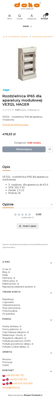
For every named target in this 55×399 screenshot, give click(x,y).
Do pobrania (8, 314)
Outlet (5, 365)
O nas (5, 269)
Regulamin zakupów (13, 338)
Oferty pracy (9, 281)
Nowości (6, 359)
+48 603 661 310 (15, 375)
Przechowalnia (9, 311)
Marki (5, 275)
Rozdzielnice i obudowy (18, 36)
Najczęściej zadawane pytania (17, 286)
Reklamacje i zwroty (13, 335)
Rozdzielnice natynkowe (42, 36)
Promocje (7, 362)
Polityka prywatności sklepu (16, 344)
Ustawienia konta (11, 305)
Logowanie (8, 302)
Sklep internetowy (24, 395)
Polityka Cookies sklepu (14, 346)
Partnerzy (7, 278)
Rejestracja (7, 299)
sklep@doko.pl (11, 387)
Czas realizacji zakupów (14, 332)
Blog (5, 272)
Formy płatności (11, 329)
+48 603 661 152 (18, 379)
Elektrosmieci (9, 283)
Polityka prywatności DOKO (16, 341)
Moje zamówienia (11, 308)
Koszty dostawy (10, 326)
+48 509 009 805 (23, 383)
